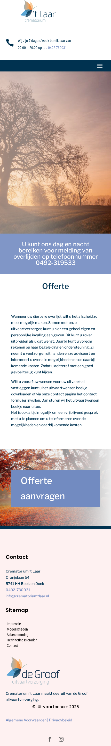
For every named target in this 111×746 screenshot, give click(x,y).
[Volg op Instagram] (61, 739)
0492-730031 (57, 48)
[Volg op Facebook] (49, 739)
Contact (12, 645)
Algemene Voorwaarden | (27, 720)
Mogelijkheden (17, 629)
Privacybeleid (60, 720)
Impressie (14, 624)
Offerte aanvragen (43, 488)
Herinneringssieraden (22, 640)
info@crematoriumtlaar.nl (27, 596)
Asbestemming (17, 635)
